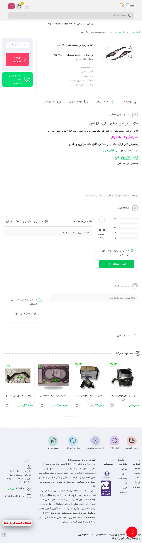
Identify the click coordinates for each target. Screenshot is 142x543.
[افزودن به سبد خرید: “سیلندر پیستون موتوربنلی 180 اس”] (112, 405)
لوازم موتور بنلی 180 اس (117, 195)
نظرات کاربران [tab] (103, 101)
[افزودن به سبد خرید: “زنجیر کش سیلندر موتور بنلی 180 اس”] (77, 405)
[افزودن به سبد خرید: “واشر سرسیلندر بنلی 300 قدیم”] (42, 405)
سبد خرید (136, 487)
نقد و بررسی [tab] (50, 101)
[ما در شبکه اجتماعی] (11, 6)
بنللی (86, 55)
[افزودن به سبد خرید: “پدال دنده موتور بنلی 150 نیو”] (6, 405)
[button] (77, 416)
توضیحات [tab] (127, 101)
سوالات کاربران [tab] (76, 101)
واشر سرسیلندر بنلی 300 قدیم (53, 396)
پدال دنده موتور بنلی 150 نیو (18, 396)
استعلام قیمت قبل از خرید (17, 523)
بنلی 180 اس (119, 32)
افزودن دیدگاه (119, 264)
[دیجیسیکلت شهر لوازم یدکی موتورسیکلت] (124, 6)
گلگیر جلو (109, 151)
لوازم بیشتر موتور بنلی (126, 157)
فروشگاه (137, 482)
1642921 (16, 489)
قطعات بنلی (135, 32)
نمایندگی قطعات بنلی (94, 195)
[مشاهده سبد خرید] (19, 6)
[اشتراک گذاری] (130, 48)
